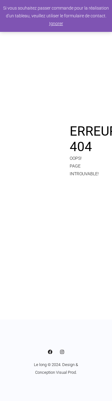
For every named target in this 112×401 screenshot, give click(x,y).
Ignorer (56, 23)
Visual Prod (66, 372)
